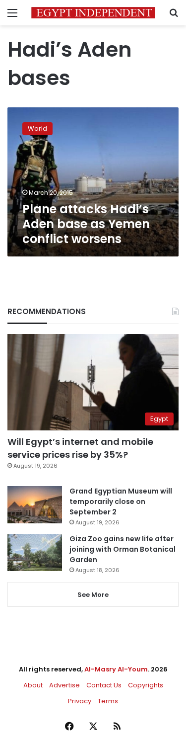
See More (93, 594)
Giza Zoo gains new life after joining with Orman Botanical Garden (122, 549)
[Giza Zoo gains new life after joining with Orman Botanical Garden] (34, 552)
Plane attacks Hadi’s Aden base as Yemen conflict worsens (86, 224)
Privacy (79, 701)
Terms (108, 701)
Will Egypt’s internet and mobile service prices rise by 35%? (80, 447)
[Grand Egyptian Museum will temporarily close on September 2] (34, 504)
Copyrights (145, 685)
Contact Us (104, 685)
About (33, 685)
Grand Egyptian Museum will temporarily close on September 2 (120, 501)
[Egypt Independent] (93, 12)
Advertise (64, 685)
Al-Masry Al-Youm (116, 669)
